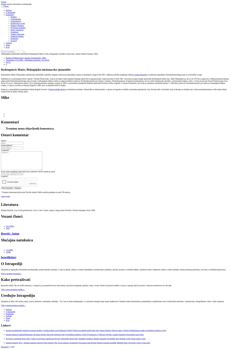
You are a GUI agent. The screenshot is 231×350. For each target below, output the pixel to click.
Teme (8, 45)
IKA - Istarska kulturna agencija (31, 343)
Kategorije (10, 15)
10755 (8, 62)
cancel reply (5, 196)
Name (3, 141)
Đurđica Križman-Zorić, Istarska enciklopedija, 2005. (26, 58)
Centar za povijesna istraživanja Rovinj (45, 339)
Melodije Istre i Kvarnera (126, 343)
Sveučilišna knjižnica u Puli (75, 335)
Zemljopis (14, 39)
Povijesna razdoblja (18, 28)
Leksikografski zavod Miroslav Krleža (57, 331)
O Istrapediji (10, 13)
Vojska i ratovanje (17, 34)
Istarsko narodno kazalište (106, 343)
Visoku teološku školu (56, 89)
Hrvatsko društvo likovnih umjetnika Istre (49, 335)
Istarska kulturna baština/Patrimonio (19, 335)
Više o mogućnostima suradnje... (13, 305)
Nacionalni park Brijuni (87, 343)
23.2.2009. (10, 226)
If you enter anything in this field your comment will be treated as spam (28, 172)
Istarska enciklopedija (14, 331)
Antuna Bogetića (140, 75)
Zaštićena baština (17, 36)
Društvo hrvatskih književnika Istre (86, 331)
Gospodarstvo (16, 21)
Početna (9, 10)
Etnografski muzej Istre (135, 335)
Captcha (4, 176)
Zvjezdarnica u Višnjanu (96, 335)
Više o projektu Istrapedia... (11, 274)
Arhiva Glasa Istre (143, 343)
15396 (8, 252)
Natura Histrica (105, 331)
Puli (94, 75)
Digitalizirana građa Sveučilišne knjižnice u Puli (148, 331)
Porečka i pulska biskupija (116, 335)
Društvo (14, 17)
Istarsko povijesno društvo (32, 331)
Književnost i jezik (18, 23)
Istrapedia (5, 347)
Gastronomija (16, 19)
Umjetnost (14, 32)
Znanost (14, 41)
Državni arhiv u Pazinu (120, 331)
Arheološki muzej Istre (69, 339)
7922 (8, 228)
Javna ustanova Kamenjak (68, 343)
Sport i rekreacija (17, 30)
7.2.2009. (9, 250)
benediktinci (8, 257)
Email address (7, 145)
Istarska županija (12, 343)
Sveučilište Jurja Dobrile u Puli (118, 339)
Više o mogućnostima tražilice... (13, 290)
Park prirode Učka (51, 343)
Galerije (9, 43)
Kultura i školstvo (17, 26)
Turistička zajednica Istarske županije (92, 339)
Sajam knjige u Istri (138, 339)
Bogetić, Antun (10, 233)
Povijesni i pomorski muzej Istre (18, 339)
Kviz (8, 47)
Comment (5, 150)
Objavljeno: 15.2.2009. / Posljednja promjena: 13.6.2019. (27, 60)
